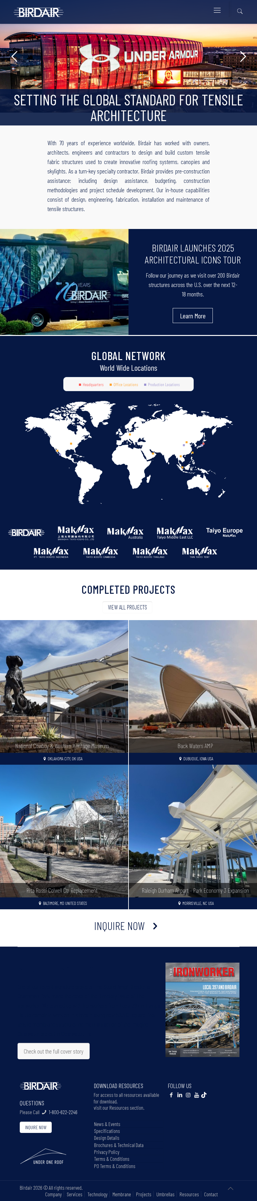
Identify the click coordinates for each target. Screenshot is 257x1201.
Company (53, 1194)
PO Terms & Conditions (114, 1166)
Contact (211, 1194)
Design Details (106, 1138)
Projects (143, 1194)
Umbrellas (165, 1194)
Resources (189, 1194)
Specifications (107, 1131)
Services (74, 1194)
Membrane (122, 1194)
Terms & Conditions (111, 1159)
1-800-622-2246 (63, 1112)
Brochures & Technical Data (119, 1145)
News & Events (107, 1124)
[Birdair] (38, 9)
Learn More (193, 315)
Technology (97, 1194)
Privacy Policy (106, 1152)
